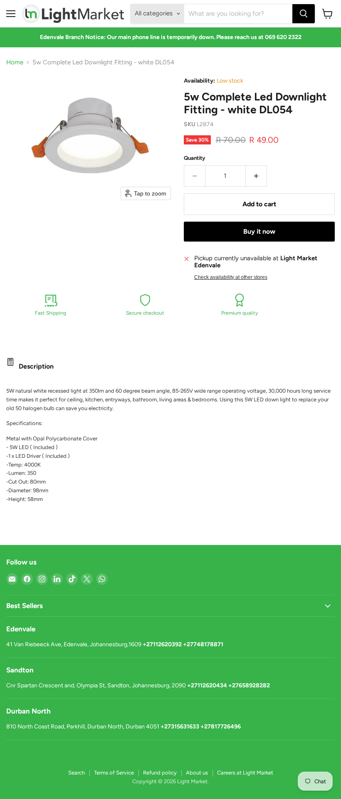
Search (76, 773)
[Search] (303, 13)
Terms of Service (114, 773)
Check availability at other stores (230, 277)
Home (14, 62)
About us (197, 773)
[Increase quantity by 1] (256, 176)
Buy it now (259, 231)
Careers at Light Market (245, 773)
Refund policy (160, 773)
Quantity (194, 158)
